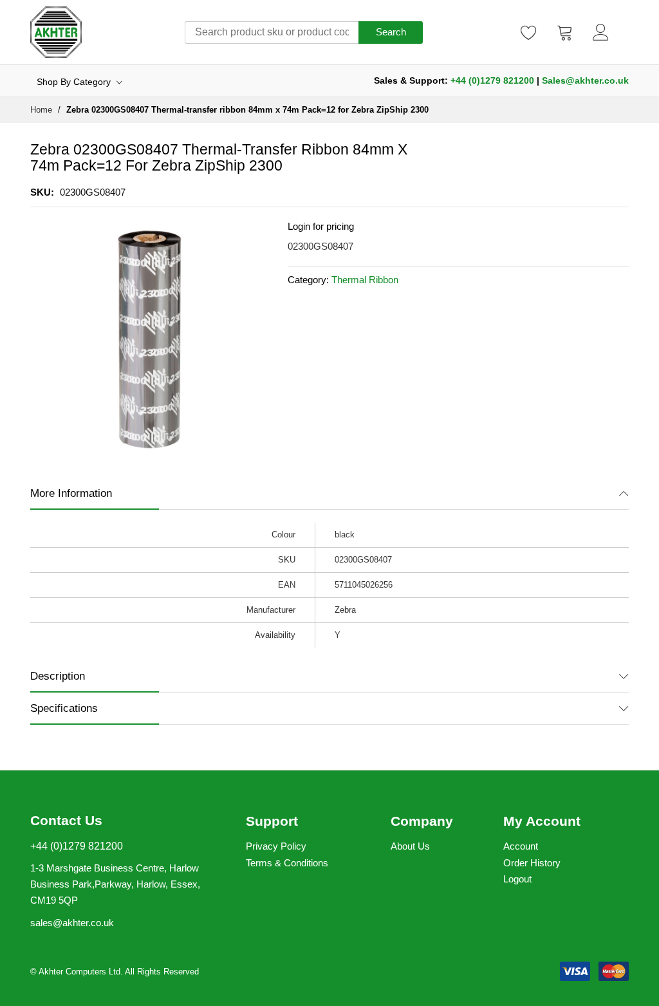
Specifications (64, 708)
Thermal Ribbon (364, 279)
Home (41, 110)
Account (520, 846)
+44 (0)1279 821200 (492, 80)
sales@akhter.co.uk (72, 922)
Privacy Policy (276, 846)
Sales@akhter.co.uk (585, 80)
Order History (532, 862)
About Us (410, 846)
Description (57, 676)
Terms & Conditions (287, 862)
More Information (71, 493)
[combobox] (271, 32)
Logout (517, 878)
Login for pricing (321, 226)
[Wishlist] (529, 32)
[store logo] (56, 32)
